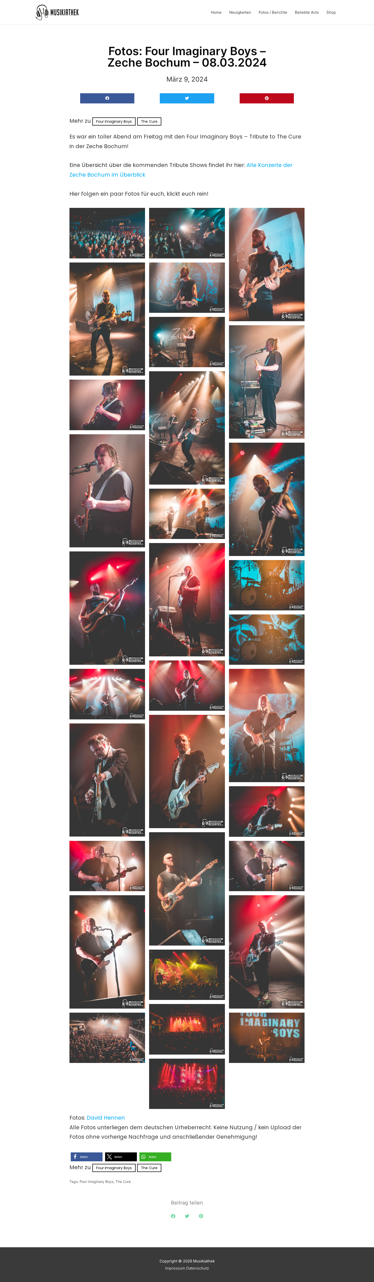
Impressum (175, 1268)
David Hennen (106, 1117)
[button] (107, 98)
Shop (331, 12)
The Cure (149, 121)
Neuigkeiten (240, 12)
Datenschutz (197, 1268)
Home (216, 12)
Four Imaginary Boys (114, 121)
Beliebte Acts (307, 12)
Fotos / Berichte (273, 12)
